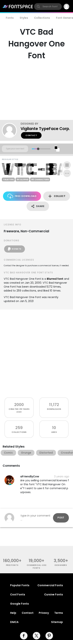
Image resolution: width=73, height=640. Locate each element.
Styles (24, 18)
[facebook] (24, 635)
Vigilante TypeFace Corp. (45, 128)
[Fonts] (18, 6)
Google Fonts (19, 604)
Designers (61, 565)
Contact (31, 135)
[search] (48, 6)
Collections (42, 18)
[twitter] (36, 635)
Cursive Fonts (53, 594)
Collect (60, 196)
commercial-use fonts (36, 566)
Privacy (44, 613)
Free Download (25, 196)
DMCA (14, 622)
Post (60, 517)
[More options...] (67, 173)
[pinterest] (49, 635)
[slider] (38, 149)
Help (13, 613)
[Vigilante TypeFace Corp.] (11, 130)
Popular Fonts (19, 585)
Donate (16, 248)
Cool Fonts (17, 594)
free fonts (12, 565)
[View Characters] (67, 165)
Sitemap (57, 622)
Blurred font (55, 279)
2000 (19, 404)
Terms (58, 613)
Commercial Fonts (50, 585)
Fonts (10, 18)
